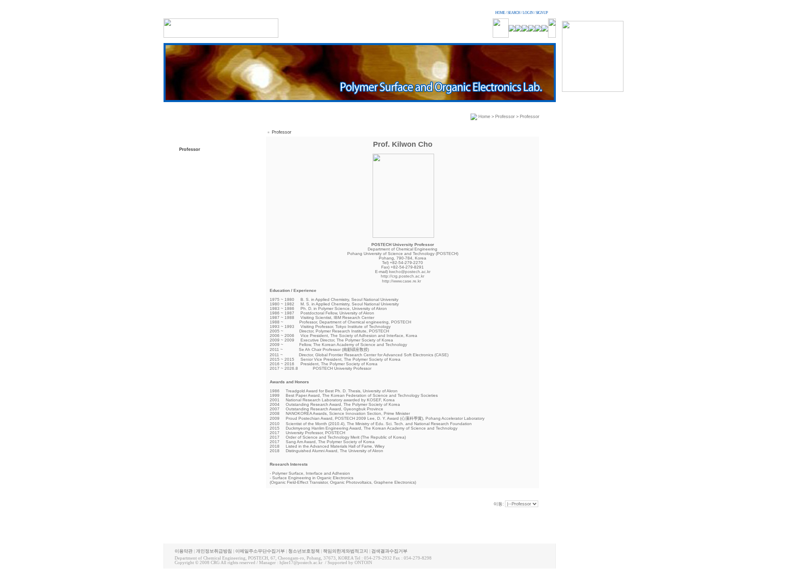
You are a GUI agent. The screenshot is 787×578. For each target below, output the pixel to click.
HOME (500, 13)
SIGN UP (542, 13)
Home (484, 116)
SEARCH (513, 13)
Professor (189, 149)
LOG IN (528, 13)
